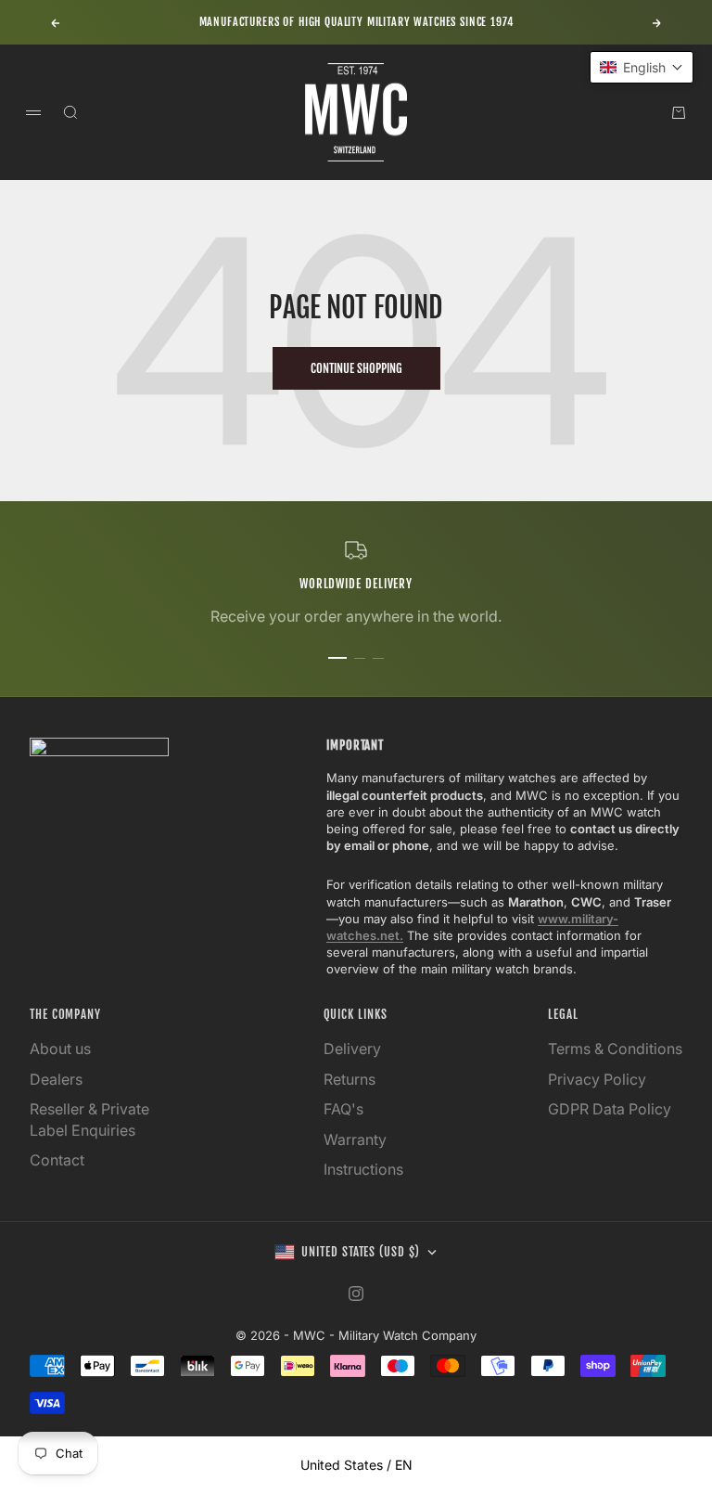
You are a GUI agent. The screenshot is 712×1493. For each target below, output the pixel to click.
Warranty (355, 1139)
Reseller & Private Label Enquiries (89, 1119)
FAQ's (343, 1109)
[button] (642, 67)
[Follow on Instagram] (356, 1293)
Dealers (56, 1079)
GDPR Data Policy (609, 1109)
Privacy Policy (597, 1079)
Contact (57, 1160)
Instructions (363, 1169)
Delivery (352, 1048)
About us (60, 1048)
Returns (349, 1079)
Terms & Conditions (615, 1048)
